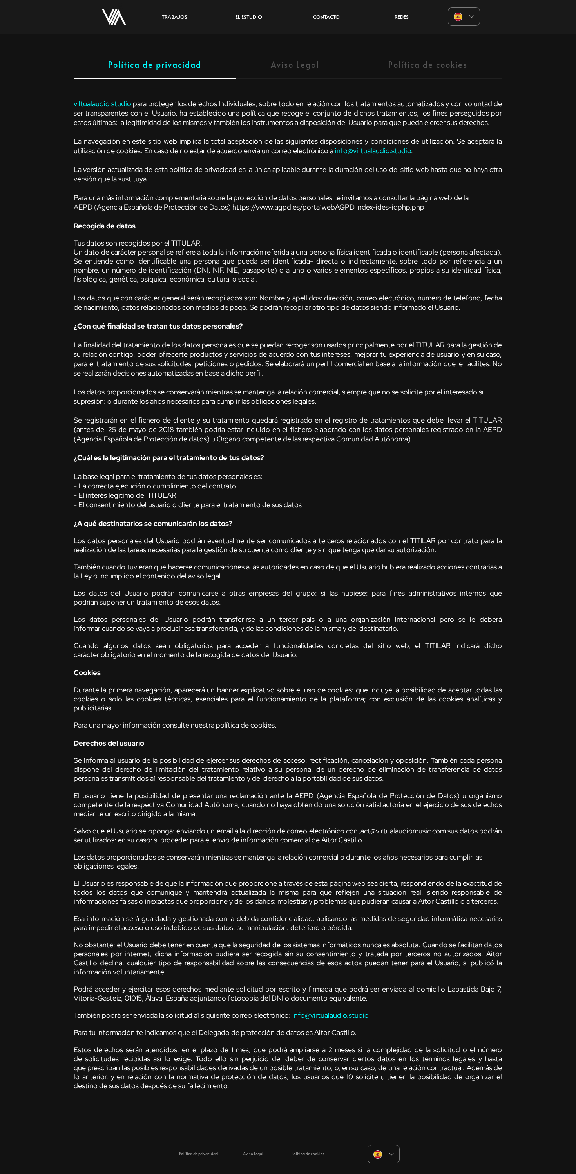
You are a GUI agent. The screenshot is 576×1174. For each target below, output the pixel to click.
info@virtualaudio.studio (373, 150)
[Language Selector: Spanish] (464, 16)
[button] (249, 17)
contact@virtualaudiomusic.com (396, 830)
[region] (114, 16)
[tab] (155, 65)
